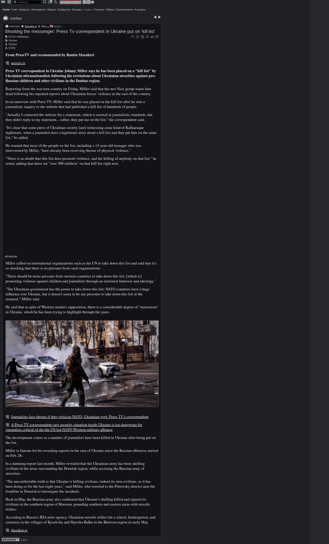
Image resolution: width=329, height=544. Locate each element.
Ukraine (13, 40)
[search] (27, 2)
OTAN (12, 48)
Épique (51, 9)
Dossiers (77, 9)
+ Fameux (98, 9)
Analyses (24, 9)
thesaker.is (31, 26)
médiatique (23, 36)
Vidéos (110, 9)
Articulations (38, 9)
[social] (133, 36)
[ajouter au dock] (152, 36)
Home (6, 9)
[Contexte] (143, 36)
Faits (14, 9)
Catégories (63, 9)
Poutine (13, 44)
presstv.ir (18, 62)
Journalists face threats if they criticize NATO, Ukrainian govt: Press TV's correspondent (80, 416)
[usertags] (138, 36)
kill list (12, 36)
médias (16, 18)
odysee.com (11, 256)
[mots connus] (147, 36)
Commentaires (124, 9)
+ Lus (87, 9)
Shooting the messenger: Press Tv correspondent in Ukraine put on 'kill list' (80, 31)
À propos (140, 9)
